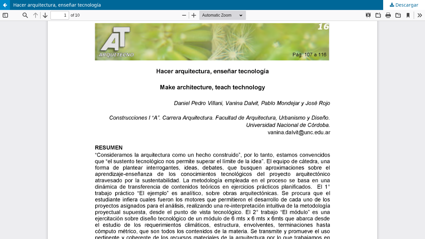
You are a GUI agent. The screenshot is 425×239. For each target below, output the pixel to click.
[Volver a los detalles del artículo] (5, 5)
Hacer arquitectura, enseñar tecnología (57, 5)
